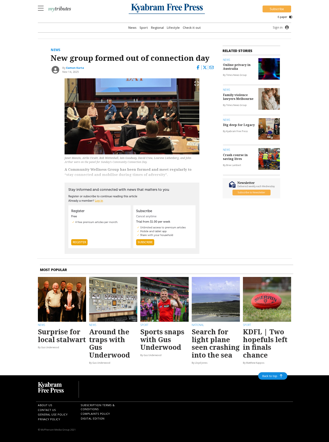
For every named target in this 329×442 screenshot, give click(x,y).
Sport (144, 28)
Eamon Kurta (75, 68)
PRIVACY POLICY (49, 419)
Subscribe (277, 9)
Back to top (269, 376)
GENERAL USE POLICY (52, 414)
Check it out (192, 28)
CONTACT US (47, 410)
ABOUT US (45, 405)
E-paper (283, 17)
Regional (157, 28)
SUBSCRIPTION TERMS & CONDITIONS (98, 407)
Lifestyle (173, 28)
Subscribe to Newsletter (251, 192)
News (132, 28)
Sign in (278, 27)
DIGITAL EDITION (93, 418)
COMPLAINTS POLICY (95, 414)
